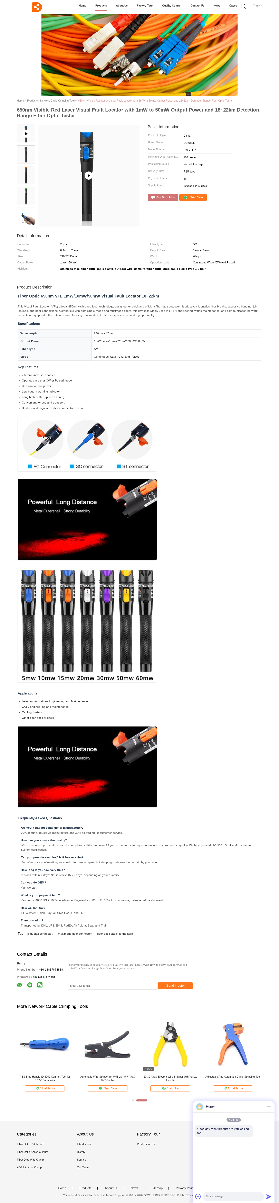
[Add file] (198, 1196)
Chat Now (195, 197)
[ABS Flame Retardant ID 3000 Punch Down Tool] (233, 1044)
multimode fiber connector (75, 933)
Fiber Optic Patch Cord (30, 1144)
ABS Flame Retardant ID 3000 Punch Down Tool (233, 1078)
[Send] (269, 1196)
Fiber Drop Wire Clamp (30, 1159)
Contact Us (197, 5)
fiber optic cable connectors (115, 933)
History (81, 1151)
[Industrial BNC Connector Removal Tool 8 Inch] (170, 1044)
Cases (233, 5)
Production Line (146, 1144)
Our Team (83, 1167)
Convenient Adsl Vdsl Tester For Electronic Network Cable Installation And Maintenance (45, 1078)
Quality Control (171, 5)
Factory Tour (145, 5)
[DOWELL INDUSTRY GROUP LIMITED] (37, 7)
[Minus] (268, 1106)
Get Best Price (165, 197)
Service (81, 1159)
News (216, 5)
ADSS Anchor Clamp (29, 1167)
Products (101, 5)
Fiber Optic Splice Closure (32, 1151)
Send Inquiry (175, 985)
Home (82, 5)
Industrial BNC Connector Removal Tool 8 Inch (170, 1076)
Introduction (84, 1144)
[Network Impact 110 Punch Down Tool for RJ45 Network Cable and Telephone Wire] (107, 1044)
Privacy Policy (185, 1188)
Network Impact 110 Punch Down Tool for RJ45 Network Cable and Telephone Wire (107, 1078)
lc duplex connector (39, 933)
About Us (122, 5)
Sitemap (157, 1188)
